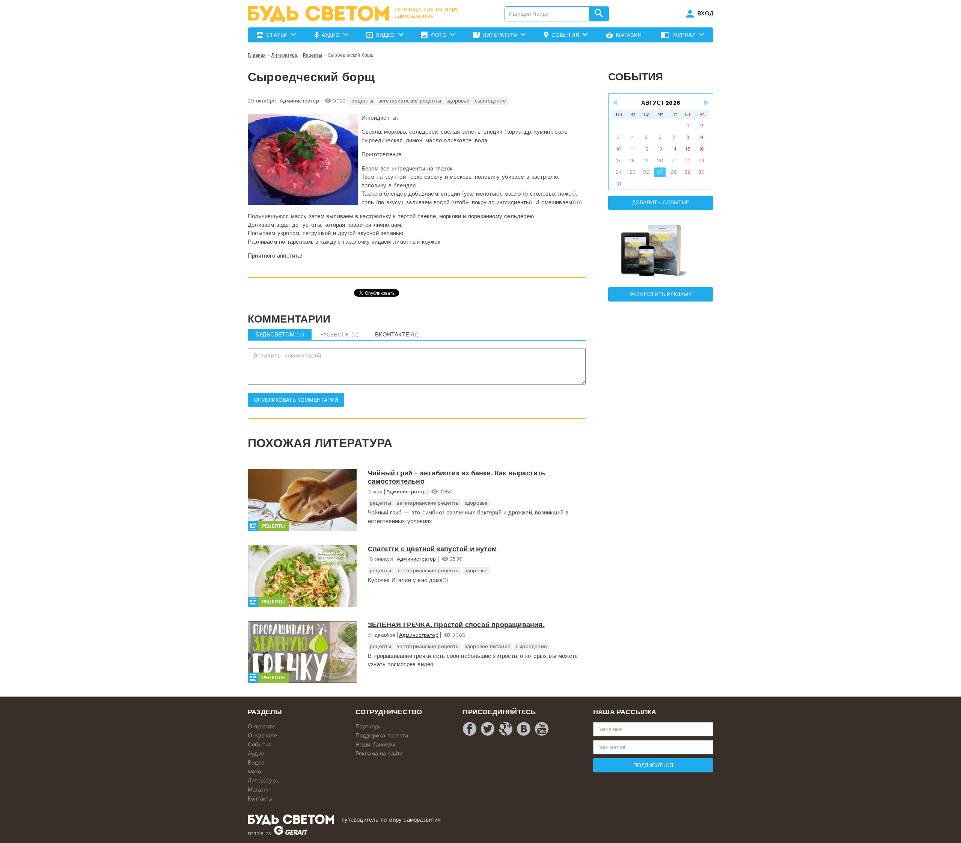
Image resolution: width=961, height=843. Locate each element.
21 (674, 160)
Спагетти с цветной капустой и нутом (432, 549)
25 (633, 172)
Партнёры (368, 726)
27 (660, 172)
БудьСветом (279, 334)
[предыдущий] (615, 103)
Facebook (339, 334)
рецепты (362, 101)
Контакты (260, 798)
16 (701, 149)
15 (687, 149)
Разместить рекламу (661, 294)
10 (618, 149)
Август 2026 (660, 103)
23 (701, 160)
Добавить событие (660, 202)
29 (688, 172)
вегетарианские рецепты (409, 101)
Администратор (406, 492)
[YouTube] (541, 729)
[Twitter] (487, 729)
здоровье (458, 101)
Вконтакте (397, 334)
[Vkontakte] (523, 729)
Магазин (259, 789)
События (259, 744)
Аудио (256, 753)
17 (618, 160)
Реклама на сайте (379, 753)
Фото (254, 771)
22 (688, 160)
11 (632, 149)
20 (660, 160)
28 (674, 172)
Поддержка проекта (381, 735)
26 (646, 172)
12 (646, 149)
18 (632, 160)
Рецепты (312, 55)
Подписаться (653, 765)
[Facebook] (469, 729)
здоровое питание (488, 646)
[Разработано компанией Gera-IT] (290, 833)
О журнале (262, 735)
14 (674, 149)
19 (646, 160)
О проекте (261, 726)
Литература (284, 55)
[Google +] (505, 729)
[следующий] (706, 103)
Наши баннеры (375, 744)
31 (618, 184)
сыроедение (490, 101)
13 (660, 149)
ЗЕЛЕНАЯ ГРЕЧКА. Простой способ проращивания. (456, 625)
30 (702, 172)
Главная (257, 55)
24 (619, 172)
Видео (256, 762)
